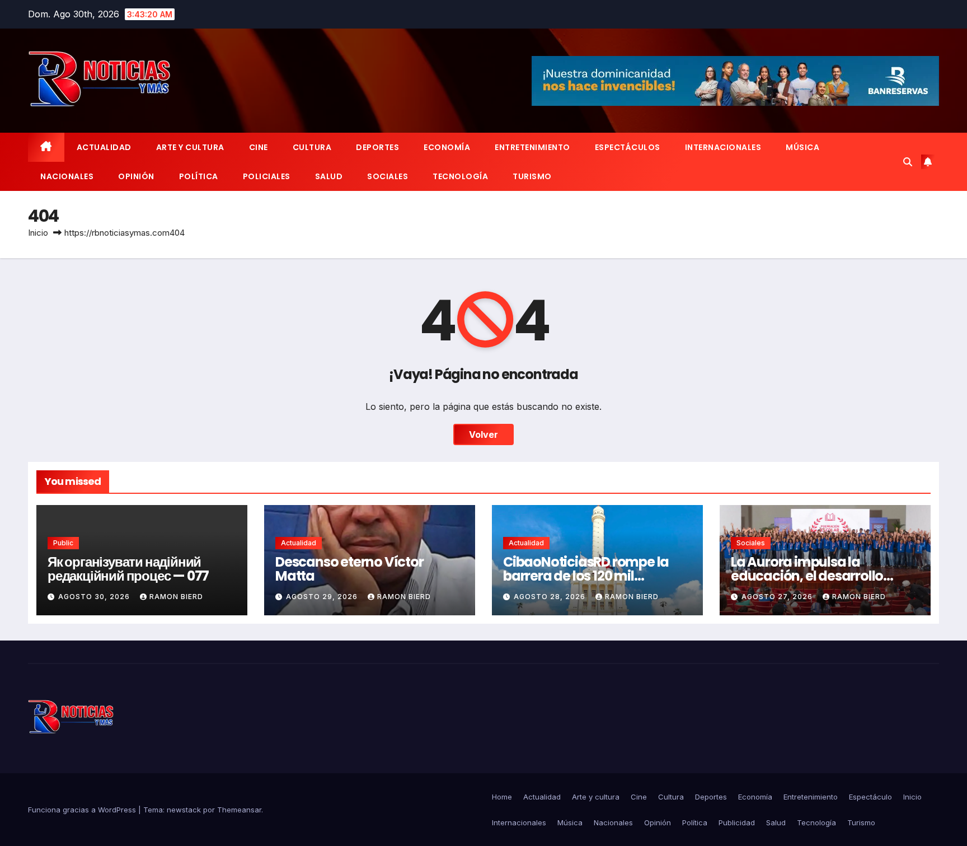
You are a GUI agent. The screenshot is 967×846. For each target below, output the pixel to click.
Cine (258, 147)
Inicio (38, 232)
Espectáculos (627, 147)
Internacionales (723, 147)
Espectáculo (870, 796)
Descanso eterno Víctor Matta (349, 569)
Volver (483, 434)
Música (802, 147)
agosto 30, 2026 (95, 596)
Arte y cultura (190, 147)
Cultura (312, 147)
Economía (447, 147)
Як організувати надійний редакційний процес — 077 (128, 569)
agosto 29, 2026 (323, 596)
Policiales (266, 176)
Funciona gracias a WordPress (83, 809)
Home (502, 796)
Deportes (377, 147)
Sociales (387, 176)
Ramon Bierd (176, 596)
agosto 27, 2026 (778, 596)
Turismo (532, 176)
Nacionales (66, 176)
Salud (329, 176)
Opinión (136, 176)
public (63, 543)
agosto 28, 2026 (551, 596)
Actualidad (104, 147)
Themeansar (239, 809)
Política (198, 176)
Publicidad (737, 822)
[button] (907, 161)
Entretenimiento (532, 147)
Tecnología (460, 176)
